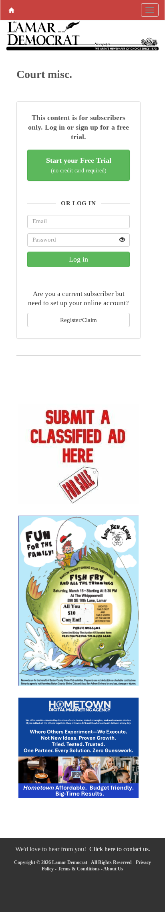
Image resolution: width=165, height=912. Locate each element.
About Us (113, 869)
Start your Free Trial (78, 165)
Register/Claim (78, 319)
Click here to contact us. (119, 849)
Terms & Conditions (79, 869)
